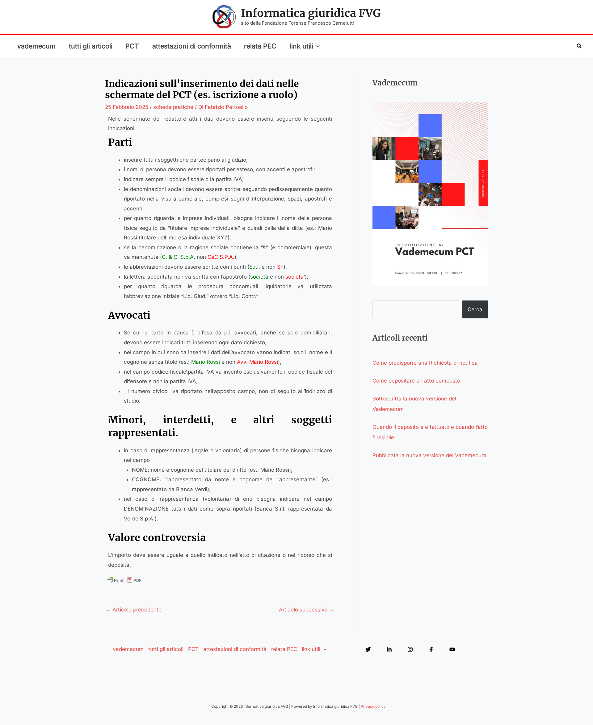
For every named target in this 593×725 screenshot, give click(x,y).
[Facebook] (431, 649)
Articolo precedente (134, 610)
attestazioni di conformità (191, 46)
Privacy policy (373, 706)
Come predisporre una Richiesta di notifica (425, 363)
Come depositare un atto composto (416, 381)
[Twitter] (368, 649)
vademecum (36, 46)
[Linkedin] (389, 649)
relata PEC (260, 46)
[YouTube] (452, 649)
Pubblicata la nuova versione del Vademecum (429, 455)
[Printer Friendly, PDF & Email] (124, 580)
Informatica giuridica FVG (311, 13)
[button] (316, 46)
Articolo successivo (306, 610)
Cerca (475, 309)
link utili (301, 46)
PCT (132, 46)
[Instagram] (410, 649)
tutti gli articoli (90, 46)
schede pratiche (173, 107)
